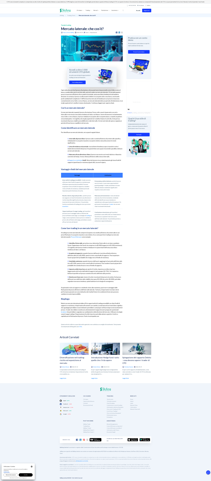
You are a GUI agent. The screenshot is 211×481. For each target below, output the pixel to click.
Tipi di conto (110, 399)
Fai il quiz (138, 134)
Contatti (85, 403)
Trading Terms (71, 15)
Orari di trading (110, 403)
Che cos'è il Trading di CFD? (114, 409)
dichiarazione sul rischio (82, 461)
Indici (131, 403)
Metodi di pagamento (112, 424)
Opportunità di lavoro (88, 401)
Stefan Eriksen (65, 367)
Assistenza (141, 5)
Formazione (110, 417)
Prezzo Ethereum (76, 237)
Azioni (131, 401)
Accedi (138, 10)
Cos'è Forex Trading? (112, 411)
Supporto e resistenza (75, 160)
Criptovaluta (133, 407)
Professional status (112, 415)
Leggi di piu (63, 378)
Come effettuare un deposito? (114, 426)
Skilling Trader (86, 424)
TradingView (86, 426)
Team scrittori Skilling (68, 32)
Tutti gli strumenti (111, 401)
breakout (64, 312)
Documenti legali (111, 432)
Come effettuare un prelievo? (114, 428)
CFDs (80, 326)
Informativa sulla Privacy (113, 430)
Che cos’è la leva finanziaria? (114, 413)
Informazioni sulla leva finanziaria (115, 407)
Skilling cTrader (87, 428)
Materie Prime (133, 405)
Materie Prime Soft (135, 409)
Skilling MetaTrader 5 (88, 432)
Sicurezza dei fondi (88, 405)
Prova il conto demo (138, 52)
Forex (131, 399)
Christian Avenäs (128, 367)
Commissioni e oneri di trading (114, 405)
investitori (65, 206)
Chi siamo (85, 399)
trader (111, 204)
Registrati (147, 10)
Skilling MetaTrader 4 (88, 430)
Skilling (62, 15)
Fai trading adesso (77, 82)
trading (88, 215)
